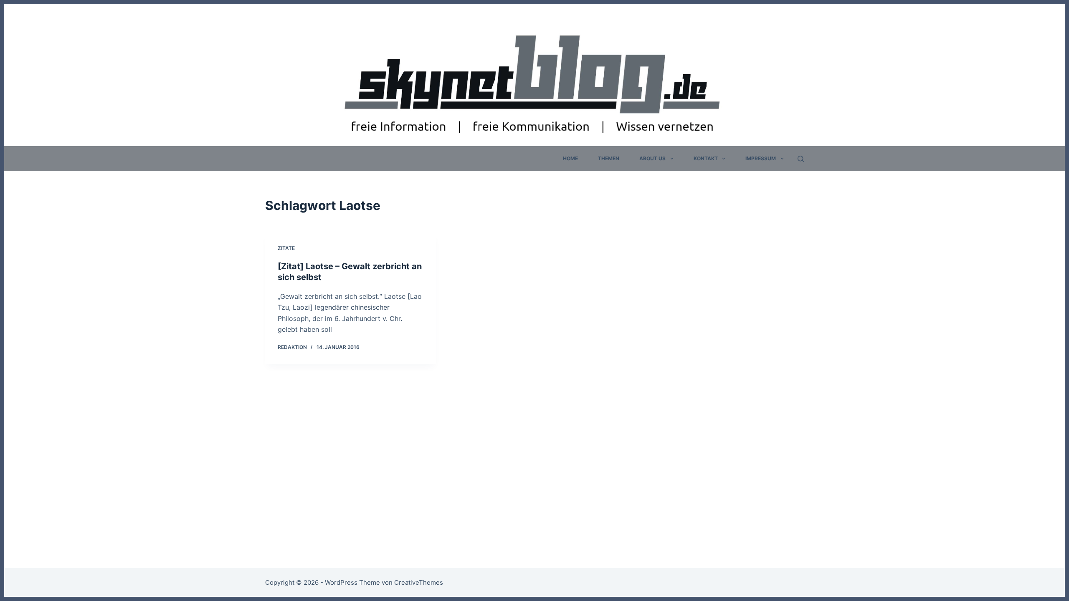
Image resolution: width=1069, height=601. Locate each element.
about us (652, 158)
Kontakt (706, 158)
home (570, 158)
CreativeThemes (418, 582)
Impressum (760, 158)
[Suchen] (801, 159)
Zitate (286, 248)
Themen (608, 158)
